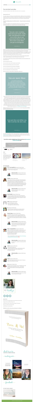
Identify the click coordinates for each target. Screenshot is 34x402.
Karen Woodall (9, 194)
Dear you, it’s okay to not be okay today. (8, 304)
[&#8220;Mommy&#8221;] (8, 156)
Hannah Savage (10, 213)
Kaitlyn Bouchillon (15, 188)
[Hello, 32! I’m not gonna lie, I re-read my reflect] (7, 373)
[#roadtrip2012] (17, 155)
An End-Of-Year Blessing (25, 158)
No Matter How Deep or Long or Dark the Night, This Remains (11, 303)
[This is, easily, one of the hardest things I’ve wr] (26, 364)
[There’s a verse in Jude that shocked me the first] (17, 373)
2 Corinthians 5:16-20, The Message (21, 106)
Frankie (8, 178)
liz (7, 207)
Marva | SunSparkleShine (11, 228)
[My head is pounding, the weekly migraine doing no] (17, 364)
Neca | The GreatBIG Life (11, 167)
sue (7, 264)
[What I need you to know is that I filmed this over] (26, 373)
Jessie (8, 201)
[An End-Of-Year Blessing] (26, 155)
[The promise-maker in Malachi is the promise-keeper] (7, 364)
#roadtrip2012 (15, 158)
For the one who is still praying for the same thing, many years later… (12, 300)
